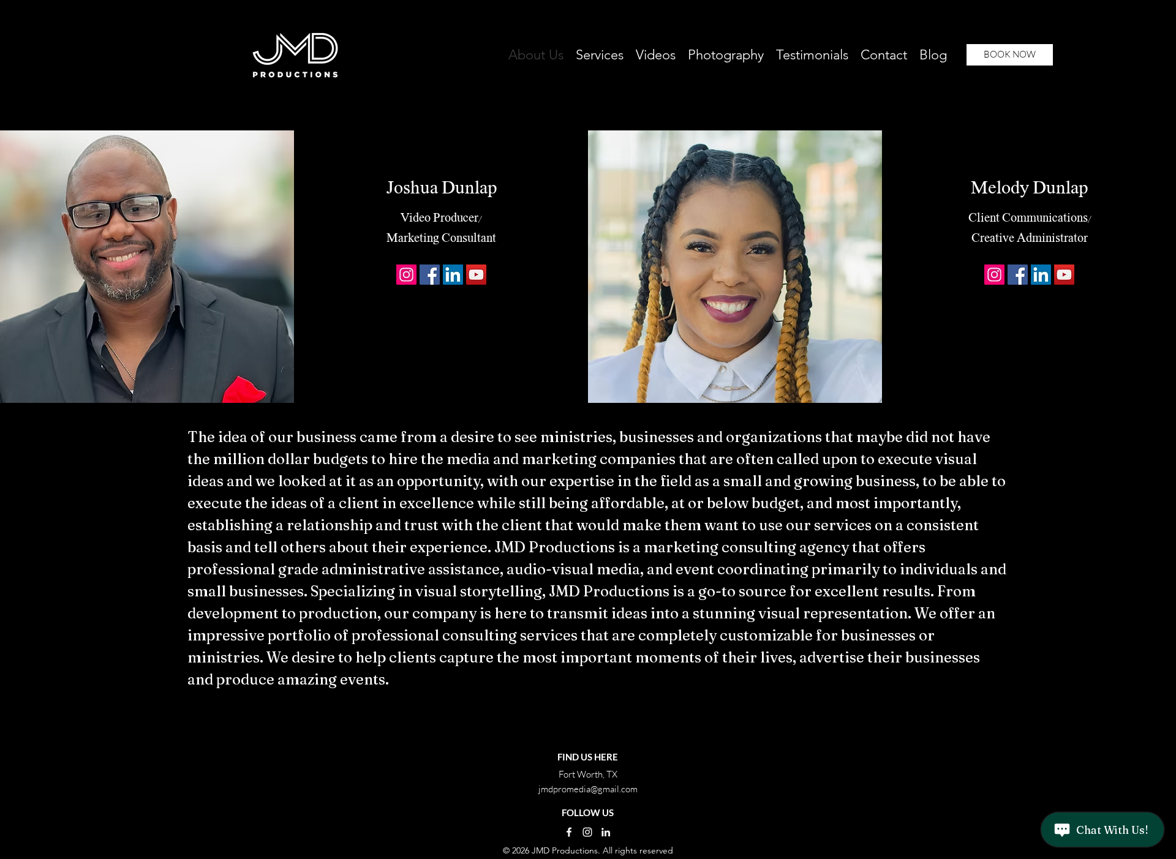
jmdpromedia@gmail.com (588, 789)
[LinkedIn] (453, 274)
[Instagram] (406, 274)
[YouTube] (476, 274)
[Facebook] (430, 274)
